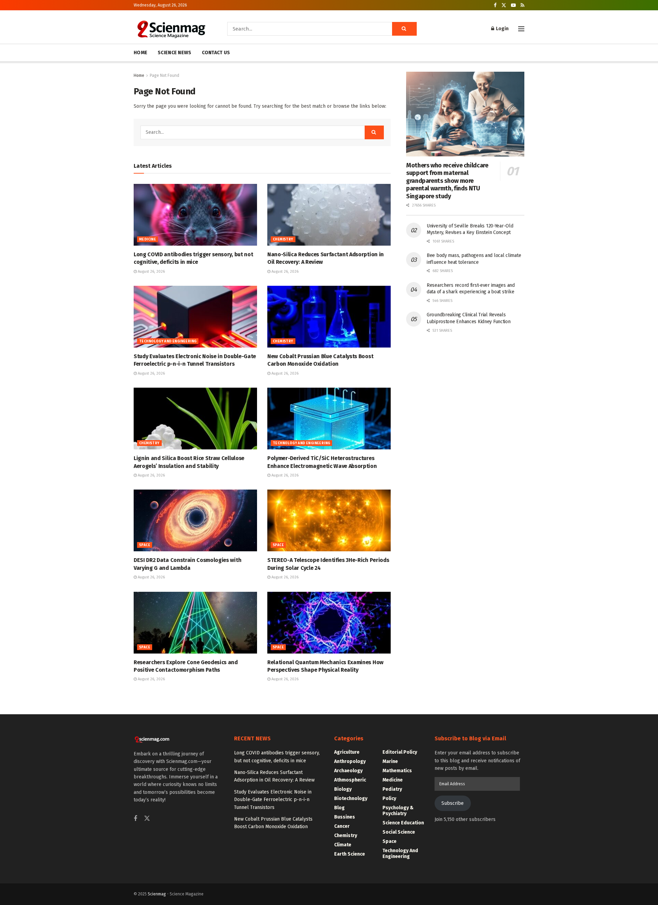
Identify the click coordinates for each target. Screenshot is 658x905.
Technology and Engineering (167, 341)
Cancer (342, 826)
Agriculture (347, 752)
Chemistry (283, 239)
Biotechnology (350, 798)
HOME (140, 53)
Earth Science (349, 854)
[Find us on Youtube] (513, 5)
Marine (390, 761)
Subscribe (452, 803)
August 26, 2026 (151, 271)
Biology (343, 789)
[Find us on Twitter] (503, 5)
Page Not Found (164, 75)
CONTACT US (216, 53)
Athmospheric (350, 780)
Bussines (344, 817)
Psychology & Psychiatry (398, 810)
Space (144, 545)
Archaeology (348, 771)
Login (502, 29)
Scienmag (157, 894)
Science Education (403, 823)
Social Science (398, 832)
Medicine (147, 239)
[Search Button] (404, 29)
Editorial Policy (399, 752)
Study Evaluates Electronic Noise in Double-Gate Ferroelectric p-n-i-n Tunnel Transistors (273, 799)
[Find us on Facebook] (495, 5)
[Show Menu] (521, 28)
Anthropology (350, 761)
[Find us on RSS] (522, 5)
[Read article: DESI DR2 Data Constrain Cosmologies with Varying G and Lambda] (195, 520)
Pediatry (392, 789)
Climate (342, 845)
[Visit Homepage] (171, 28)
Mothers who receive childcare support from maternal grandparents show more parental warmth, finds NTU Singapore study (447, 181)
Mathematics (397, 771)
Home (139, 75)
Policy (389, 798)
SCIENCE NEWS (174, 53)
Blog (339, 808)
